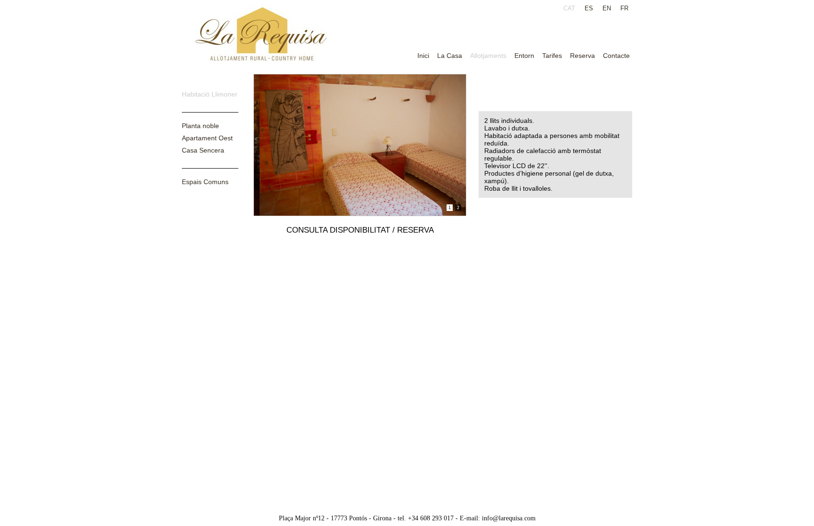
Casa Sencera (203, 150)
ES (589, 8)
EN (606, 8)
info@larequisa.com (509, 518)
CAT (569, 8)
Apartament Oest (207, 138)
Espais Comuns (205, 182)
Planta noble (200, 125)
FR (624, 8)
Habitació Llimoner (209, 94)
